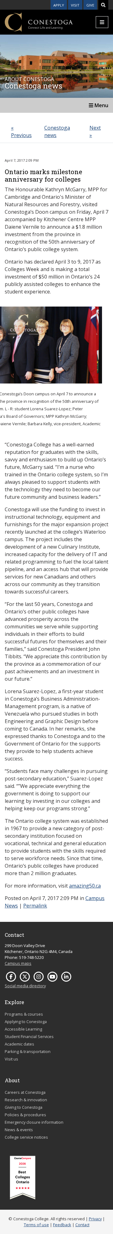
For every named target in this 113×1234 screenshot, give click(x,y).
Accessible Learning (23, 1029)
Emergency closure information (34, 1122)
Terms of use (36, 1224)
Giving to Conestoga (23, 1107)
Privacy (95, 1219)
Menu (100, 105)
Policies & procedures (25, 1114)
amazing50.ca (85, 885)
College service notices (26, 1137)
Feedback (62, 1224)
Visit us (11, 1059)
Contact (82, 1224)
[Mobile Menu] (102, 22)
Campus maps (18, 963)
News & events (19, 1129)
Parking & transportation (28, 1051)
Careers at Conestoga (25, 1092)
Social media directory (25, 986)
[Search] (103, 5)
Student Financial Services (29, 1036)
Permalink (35, 905)
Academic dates (19, 1044)
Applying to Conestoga (26, 1021)
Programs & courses (24, 1014)
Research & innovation (26, 1100)
